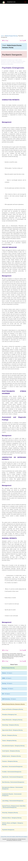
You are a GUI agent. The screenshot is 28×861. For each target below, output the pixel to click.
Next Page (22, 40)
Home (2, 35)
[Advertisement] (14, 19)
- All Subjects (6, 693)
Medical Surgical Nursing (11, 35)
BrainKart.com (11, 2)
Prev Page (5, 40)
